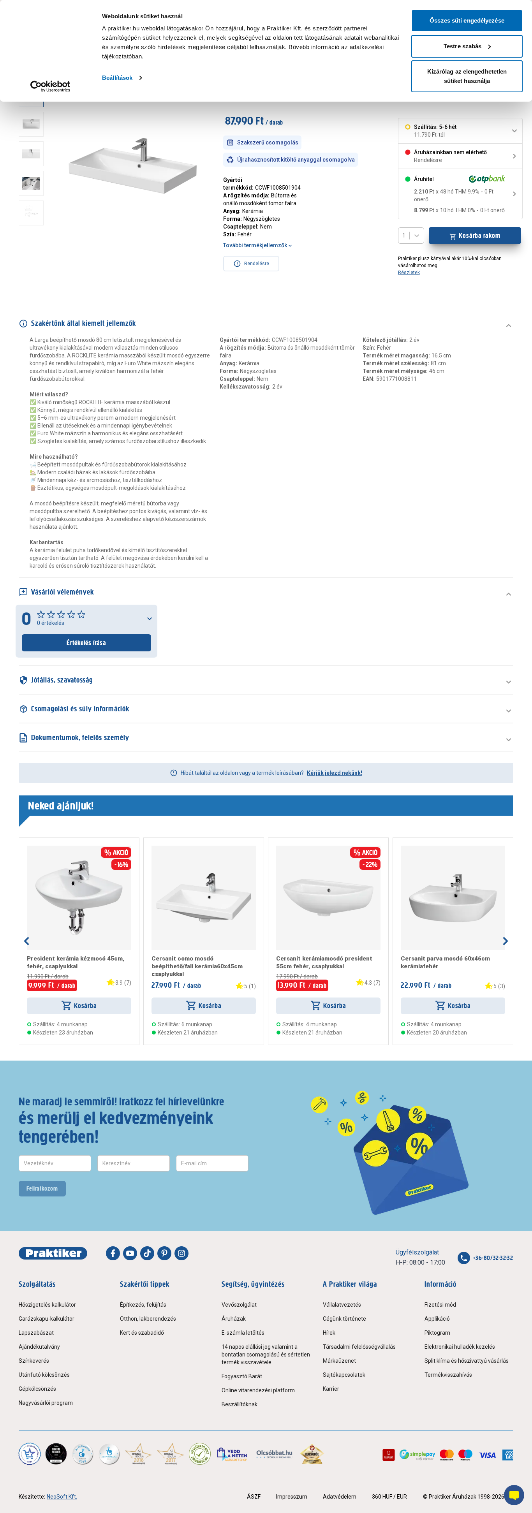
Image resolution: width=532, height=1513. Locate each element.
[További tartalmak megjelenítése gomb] (33, 250)
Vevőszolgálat (239, 1305)
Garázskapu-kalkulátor (46, 1319)
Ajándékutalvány (39, 1347)
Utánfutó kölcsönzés (44, 1375)
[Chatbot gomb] (514, 1495)
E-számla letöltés (243, 1333)
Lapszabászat (36, 1333)
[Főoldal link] (53, 1253)
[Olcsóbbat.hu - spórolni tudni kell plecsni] (275, 1454)
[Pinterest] (164, 1253)
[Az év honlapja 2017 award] (171, 1454)
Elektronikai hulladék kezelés (460, 1347)
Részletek (409, 272)
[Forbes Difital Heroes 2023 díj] (56, 1454)
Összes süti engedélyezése (467, 20)
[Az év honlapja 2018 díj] (82, 1454)
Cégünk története (344, 1319)
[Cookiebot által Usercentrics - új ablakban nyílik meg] (50, 86)
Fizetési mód (440, 1305)
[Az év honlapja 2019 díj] (109, 1454)
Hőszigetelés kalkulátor (47, 1305)
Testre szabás (462, 46)
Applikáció (437, 1319)
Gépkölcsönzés (37, 1389)
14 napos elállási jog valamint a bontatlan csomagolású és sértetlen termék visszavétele (266, 1354)
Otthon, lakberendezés (148, 1319)
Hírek (329, 1333)
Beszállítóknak (239, 1404)
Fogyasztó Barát (242, 1376)
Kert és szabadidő (142, 1333)
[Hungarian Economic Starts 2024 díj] (30, 1454)
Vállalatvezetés (342, 1305)
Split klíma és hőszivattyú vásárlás (467, 1361)
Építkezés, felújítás (143, 1305)
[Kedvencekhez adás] (30, 849)
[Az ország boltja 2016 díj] (138, 1454)
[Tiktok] (147, 1253)
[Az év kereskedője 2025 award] (312, 1454)
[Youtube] (130, 1253)
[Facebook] (113, 1253)
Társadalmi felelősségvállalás (359, 1347)
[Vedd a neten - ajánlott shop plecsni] (232, 1454)
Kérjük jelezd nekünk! (334, 773)
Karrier (331, 1389)
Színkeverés (34, 1361)
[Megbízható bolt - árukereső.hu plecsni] (200, 1454)
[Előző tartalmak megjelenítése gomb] (26, 941)
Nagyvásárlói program (46, 1403)
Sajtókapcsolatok (344, 1375)
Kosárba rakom (479, 235)
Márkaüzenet (339, 1361)
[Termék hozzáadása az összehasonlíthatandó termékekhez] (41, 848)
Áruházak (234, 1319)
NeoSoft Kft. (62, 1497)
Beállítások (117, 77)
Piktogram (437, 1333)
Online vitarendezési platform (258, 1390)
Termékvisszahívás (448, 1375)
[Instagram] (181, 1253)
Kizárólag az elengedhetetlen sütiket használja (467, 76)
